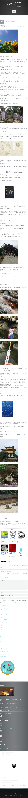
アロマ (1, 625)
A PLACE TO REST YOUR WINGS (4, 553)
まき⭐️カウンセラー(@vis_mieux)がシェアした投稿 (14, 785)
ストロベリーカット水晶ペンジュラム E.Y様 (10, 734)
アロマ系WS (19, 553)
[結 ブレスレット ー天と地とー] (1, 730)
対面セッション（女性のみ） (6, 654)
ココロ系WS (20, 555)
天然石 (1, 629)
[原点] (1, 725)
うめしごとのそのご (6, 571)
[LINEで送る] (9, 561)
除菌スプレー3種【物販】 (5, 713)
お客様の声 (8, 707)
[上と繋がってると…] (1, 741)
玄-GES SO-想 (3, 641)
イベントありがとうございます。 (12, 539)
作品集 (3, 631)
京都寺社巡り (10, 21)
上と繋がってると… (4, 739)
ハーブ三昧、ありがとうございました (20, 540)
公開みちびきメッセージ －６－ (12, 553)
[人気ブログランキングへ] (7, 667)
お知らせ (2, 617)
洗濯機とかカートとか (4, 539)
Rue (14, 3)
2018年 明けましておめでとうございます (16, 573)
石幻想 (2, 554)
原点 (1, 723)
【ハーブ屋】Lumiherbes (10, 792)
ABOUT (2, 792)
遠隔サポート (3, 656)
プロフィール (14, 707)
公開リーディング (4, 651)
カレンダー (2, 707)
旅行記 (14, 565)
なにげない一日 (3, 542)
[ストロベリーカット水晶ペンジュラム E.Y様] (1, 736)
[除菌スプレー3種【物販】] (1, 716)
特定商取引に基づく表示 (20, 792)
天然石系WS (4, 619)
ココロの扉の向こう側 (12, 556)
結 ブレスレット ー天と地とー (6, 728)
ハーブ (18, 542)
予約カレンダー (4, 746)
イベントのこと (20, 552)
